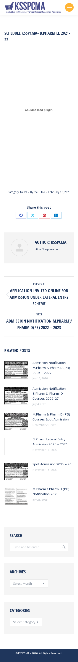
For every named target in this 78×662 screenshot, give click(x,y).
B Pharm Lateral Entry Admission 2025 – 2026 (50, 441)
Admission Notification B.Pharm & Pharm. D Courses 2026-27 (49, 393)
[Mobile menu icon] (69, 7)
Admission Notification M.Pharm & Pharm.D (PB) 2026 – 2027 (51, 367)
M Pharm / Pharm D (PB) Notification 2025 (50, 491)
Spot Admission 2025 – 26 (52, 464)
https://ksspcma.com (47, 249)
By (37, 192)
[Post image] (16, 370)
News (23, 192)
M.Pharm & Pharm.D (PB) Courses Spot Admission (51, 416)
